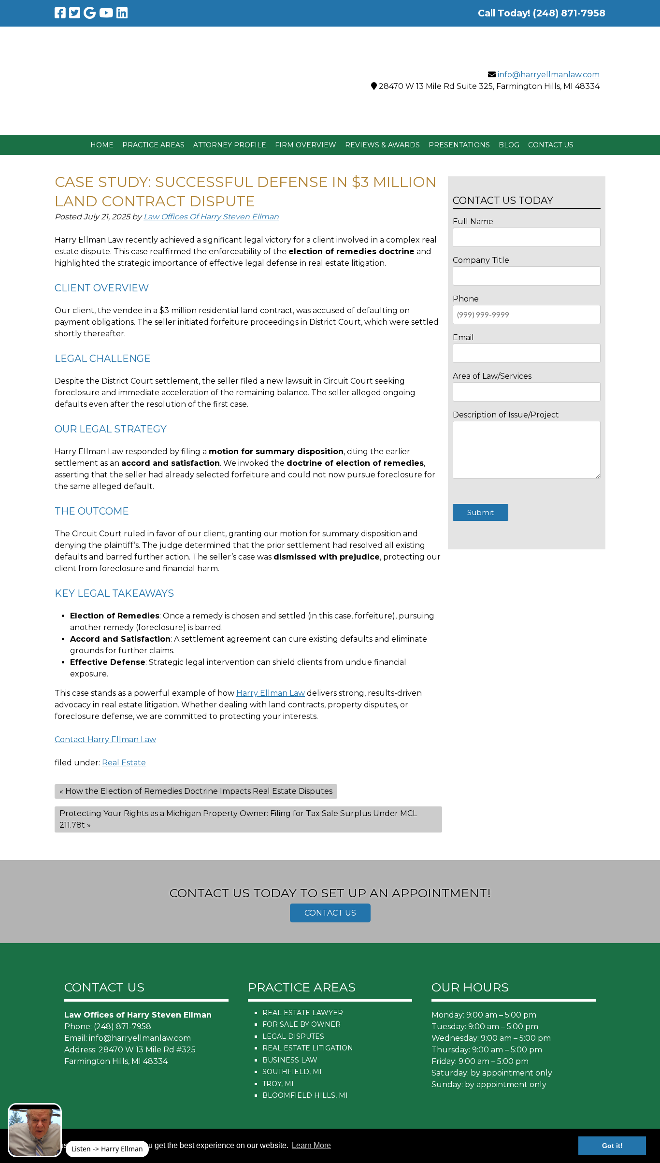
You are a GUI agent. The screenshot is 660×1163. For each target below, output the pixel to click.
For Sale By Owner (301, 1024)
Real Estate (124, 762)
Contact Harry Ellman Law (105, 739)
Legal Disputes (293, 1036)
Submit (480, 512)
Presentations (459, 145)
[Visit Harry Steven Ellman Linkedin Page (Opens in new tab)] (122, 13)
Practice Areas (153, 145)
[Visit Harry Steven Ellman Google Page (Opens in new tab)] (90, 13)
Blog (509, 145)
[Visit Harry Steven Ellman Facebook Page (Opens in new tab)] (60, 13)
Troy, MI (278, 1083)
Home (102, 145)
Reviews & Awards (382, 145)
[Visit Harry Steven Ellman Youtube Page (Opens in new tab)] (106, 13)
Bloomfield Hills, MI (305, 1095)
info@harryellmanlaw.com (549, 74)
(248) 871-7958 (122, 1026)
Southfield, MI (292, 1071)
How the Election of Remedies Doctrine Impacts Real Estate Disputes (198, 791)
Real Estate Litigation (307, 1048)
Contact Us (551, 145)
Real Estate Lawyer (302, 1012)
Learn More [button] (311, 1145)
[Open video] (35, 1130)
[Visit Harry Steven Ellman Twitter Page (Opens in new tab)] (74, 13)
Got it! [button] (612, 1145)
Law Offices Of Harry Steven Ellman (211, 216)
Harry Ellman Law (270, 693)
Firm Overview (305, 145)
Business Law (289, 1060)
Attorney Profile (229, 145)
